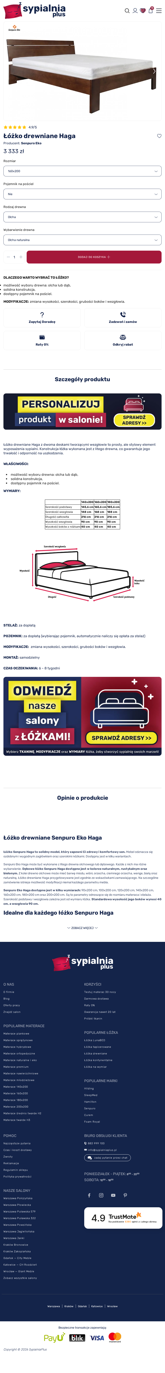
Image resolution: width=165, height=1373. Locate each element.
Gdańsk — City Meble (17, 1258)
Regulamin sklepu (15, 1169)
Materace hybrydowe (17, 1046)
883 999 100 (96, 1143)
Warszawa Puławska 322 (19, 1218)
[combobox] (82, 171)
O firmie (8, 992)
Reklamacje (11, 1163)
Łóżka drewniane (95, 1053)
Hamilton (90, 1101)
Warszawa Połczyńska (17, 1198)
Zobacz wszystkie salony (20, 1278)
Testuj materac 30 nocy (100, 992)
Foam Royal (92, 1121)
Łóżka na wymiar (95, 1066)
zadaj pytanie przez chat (110, 1157)
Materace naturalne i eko (20, 1060)
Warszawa (53, 1306)
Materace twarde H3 (16, 1120)
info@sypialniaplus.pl (102, 1150)
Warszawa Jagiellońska (18, 1231)
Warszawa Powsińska (17, 1224)
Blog (6, 998)
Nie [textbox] (10, 194)
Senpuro (90, 1108)
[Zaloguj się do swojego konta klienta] (135, 10)
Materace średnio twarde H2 (22, 1113)
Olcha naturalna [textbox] (19, 240)
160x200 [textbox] (14, 171)
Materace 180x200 (15, 1100)
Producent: (22, 143)
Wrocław (112, 1306)
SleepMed (91, 1095)
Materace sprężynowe (18, 1040)
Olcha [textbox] (12, 217)
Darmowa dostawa (96, 998)
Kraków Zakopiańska (17, 1251)
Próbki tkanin (93, 1018)
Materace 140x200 (15, 1086)
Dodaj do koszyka (92, 257)
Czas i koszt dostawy (17, 1150)
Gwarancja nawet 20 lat (100, 1011)
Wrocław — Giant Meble (18, 1271)
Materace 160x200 (15, 1093)
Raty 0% (89, 1005)
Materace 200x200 (15, 1106)
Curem (88, 1115)
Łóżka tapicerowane (97, 1046)
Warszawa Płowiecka (17, 1204)
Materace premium (16, 1066)
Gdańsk (82, 1306)
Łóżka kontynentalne (98, 1060)
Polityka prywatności (17, 1176)
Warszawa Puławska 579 (19, 1211)
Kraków (68, 1306)
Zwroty (8, 1156)
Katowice (97, 1306)
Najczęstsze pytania (17, 1143)
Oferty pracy (11, 1005)
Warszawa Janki (13, 1238)
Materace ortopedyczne (19, 1053)
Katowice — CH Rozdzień (20, 1264)
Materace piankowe (16, 1033)
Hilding (89, 1088)
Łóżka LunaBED (94, 1040)
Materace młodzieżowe (19, 1080)
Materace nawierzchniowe (20, 1073)
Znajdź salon (12, 1011)
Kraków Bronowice (15, 1244)
